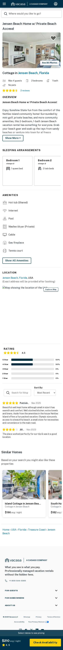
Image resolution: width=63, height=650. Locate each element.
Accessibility (19, 622)
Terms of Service (53, 617)
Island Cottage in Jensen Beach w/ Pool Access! (23, 503)
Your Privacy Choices (36, 622)
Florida (44, 73)
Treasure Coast (37, 529)
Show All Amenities (16, 260)
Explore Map (50, 289)
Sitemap (27, 617)
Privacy (38, 617)
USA (13, 529)
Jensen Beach (28, 73)
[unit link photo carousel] (24, 484)
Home (5, 529)
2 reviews (25, 90)
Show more (12, 138)
